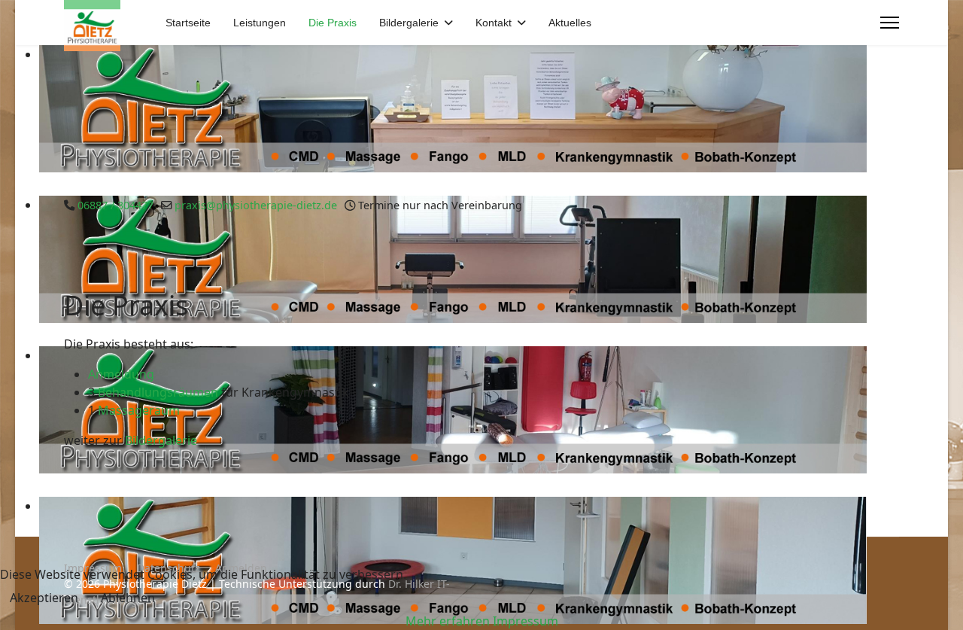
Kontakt (493, 23)
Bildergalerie (409, 23)
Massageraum (139, 410)
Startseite (188, 23)
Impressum (525, 621)
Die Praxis (332, 23)
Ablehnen (128, 597)
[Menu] (889, 22)
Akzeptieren (44, 597)
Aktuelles (569, 23)
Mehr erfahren (448, 621)
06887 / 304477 (115, 205)
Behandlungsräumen (159, 392)
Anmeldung (121, 374)
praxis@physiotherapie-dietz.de (256, 205)
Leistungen (259, 23)
